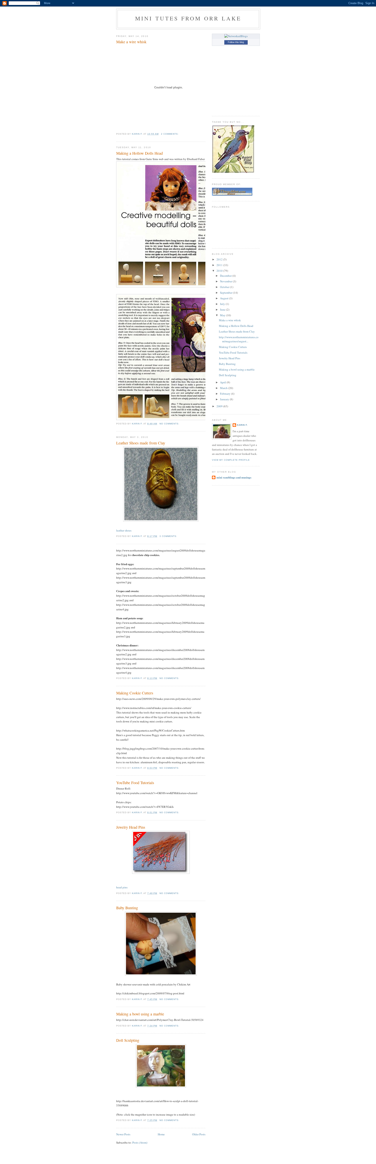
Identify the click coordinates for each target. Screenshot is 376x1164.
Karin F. (242, 425)
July (223, 304)
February (225, 394)
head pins (122, 887)
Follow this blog (236, 42)
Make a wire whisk (131, 41)
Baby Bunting (127, 907)
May (223, 315)
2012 (220, 259)
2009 (220, 406)
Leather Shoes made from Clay (140, 442)
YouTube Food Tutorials (135, 782)
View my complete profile (231, 460)
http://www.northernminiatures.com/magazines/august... (238, 339)
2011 (220, 265)
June (223, 309)
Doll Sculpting (127, 1040)
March (224, 388)
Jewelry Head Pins (130, 827)
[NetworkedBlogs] (236, 36)
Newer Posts (123, 1134)
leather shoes (123, 530)
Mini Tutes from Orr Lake (188, 18)
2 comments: (170, 134)
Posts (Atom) (139, 1142)
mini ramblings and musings (234, 477)
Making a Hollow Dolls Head (139, 153)
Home (161, 1134)
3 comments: (168, 536)
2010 (220, 271)
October (225, 287)
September (226, 293)
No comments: (169, 423)
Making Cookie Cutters (134, 692)
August (224, 298)
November (226, 281)
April (223, 382)
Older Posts (198, 1134)
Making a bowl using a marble (140, 1014)
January (225, 399)
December (226, 276)
